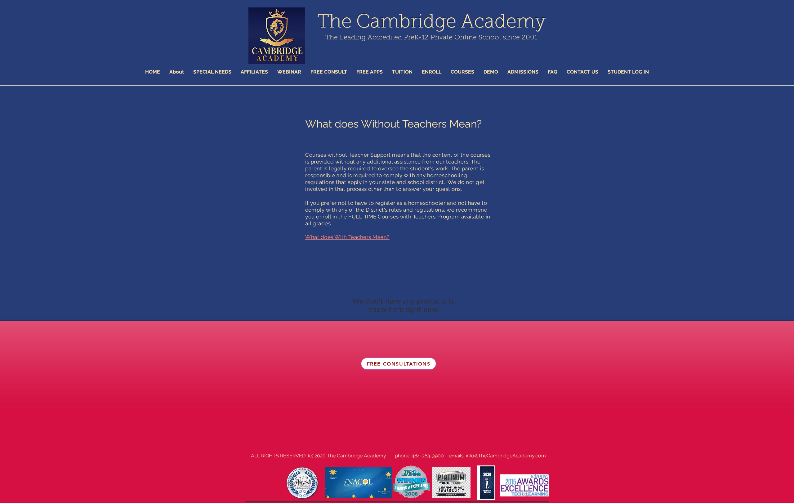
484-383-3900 (428, 456)
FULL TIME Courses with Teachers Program (404, 216)
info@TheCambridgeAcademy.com (506, 456)
